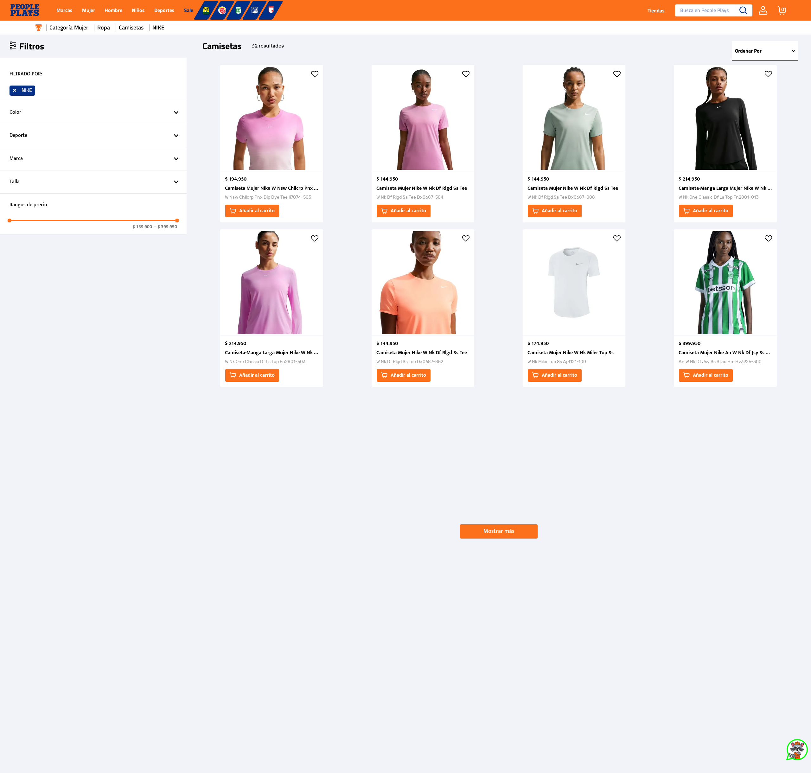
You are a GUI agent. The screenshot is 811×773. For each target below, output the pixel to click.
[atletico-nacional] (238, 10)
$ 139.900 (142, 226)
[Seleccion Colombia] (222, 10)
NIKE (158, 27)
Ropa (103, 27)
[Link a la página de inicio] (38, 27)
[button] (93, 74)
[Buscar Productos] (743, 10)
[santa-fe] (270, 10)
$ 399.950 (165, 226)
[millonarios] (254, 10)
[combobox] (711, 10)
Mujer (81, 27)
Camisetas (131, 27)
